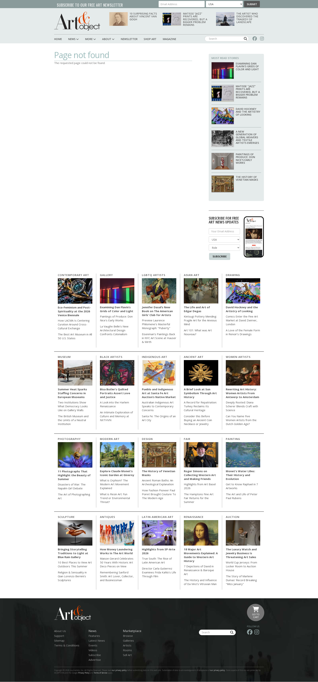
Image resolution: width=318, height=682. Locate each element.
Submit (252, 4)
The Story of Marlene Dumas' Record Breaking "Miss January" (241, 580)
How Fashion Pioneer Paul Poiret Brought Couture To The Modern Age (159, 494)
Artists (127, 645)
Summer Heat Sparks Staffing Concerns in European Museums (72, 393)
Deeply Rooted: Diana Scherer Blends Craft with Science (242, 406)
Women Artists (238, 357)
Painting (233, 439)
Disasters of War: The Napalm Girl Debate (72, 486)
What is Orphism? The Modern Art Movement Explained (114, 484)
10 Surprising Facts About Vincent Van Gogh (143, 16)
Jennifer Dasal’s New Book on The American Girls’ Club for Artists (157, 311)
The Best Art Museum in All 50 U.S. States (75, 336)
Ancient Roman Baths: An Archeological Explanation (158, 482)
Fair (187, 439)
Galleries (128, 640)
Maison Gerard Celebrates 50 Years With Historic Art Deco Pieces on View (116, 562)
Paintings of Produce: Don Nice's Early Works (245, 158)
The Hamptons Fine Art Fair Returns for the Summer (198, 498)
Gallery (106, 275)
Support (59, 636)
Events (93, 645)
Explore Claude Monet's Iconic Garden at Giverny (117, 473)
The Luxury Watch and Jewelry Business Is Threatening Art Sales (241, 553)
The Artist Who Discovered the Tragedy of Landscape (247, 18)
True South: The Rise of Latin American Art (157, 560)
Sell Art (127, 655)
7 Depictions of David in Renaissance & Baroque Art (199, 570)
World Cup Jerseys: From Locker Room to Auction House (241, 566)
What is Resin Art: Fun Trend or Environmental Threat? (115, 498)
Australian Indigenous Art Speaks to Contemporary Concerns (158, 406)
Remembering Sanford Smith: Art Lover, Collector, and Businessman (117, 576)
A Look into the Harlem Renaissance (114, 404)
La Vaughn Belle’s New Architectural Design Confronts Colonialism (114, 330)
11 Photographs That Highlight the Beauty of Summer (74, 475)
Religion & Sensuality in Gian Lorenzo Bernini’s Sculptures (72, 576)
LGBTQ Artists (153, 275)
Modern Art (110, 439)
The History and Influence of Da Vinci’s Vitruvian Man (200, 582)
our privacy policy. (218, 670)
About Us (60, 631)
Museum (64, 357)
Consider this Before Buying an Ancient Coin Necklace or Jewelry (198, 420)
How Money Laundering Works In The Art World (116, 551)
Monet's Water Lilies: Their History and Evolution (240, 475)
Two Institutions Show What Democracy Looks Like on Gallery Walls (73, 406)
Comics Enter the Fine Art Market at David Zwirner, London (242, 320)
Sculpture (66, 517)
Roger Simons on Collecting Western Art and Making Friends (200, 475)
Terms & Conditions (66, 645)
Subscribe (220, 256)
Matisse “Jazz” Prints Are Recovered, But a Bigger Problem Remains (195, 19)
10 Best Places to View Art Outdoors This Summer (75, 564)
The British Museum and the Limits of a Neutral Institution (73, 420)
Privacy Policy (83, 672)
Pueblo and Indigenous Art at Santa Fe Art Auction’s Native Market (159, 393)
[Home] (77, 21)
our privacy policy (119, 670)
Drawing (233, 275)
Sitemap (59, 640)
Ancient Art (194, 357)
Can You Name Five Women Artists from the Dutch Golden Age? (241, 420)
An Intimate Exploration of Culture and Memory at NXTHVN (116, 416)
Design (147, 439)
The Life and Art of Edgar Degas (197, 309)
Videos (93, 650)
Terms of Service (100, 672)
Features (94, 636)
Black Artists (111, 357)
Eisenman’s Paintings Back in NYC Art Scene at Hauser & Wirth (159, 338)
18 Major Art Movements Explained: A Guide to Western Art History (201, 555)
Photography (69, 439)
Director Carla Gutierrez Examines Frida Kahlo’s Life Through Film (159, 572)
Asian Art (191, 275)
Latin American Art (158, 517)
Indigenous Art (154, 357)
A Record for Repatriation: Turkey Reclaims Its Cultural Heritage (200, 406)
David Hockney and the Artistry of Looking (248, 111)
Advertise (95, 660)
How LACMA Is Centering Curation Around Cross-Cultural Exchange (74, 324)
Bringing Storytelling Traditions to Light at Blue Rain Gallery (73, 553)
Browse (128, 636)
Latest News (97, 640)
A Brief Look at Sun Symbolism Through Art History (200, 393)
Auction (232, 517)
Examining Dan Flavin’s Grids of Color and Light (247, 66)
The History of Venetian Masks (247, 178)
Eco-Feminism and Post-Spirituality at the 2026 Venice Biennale (74, 311)
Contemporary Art (73, 275)
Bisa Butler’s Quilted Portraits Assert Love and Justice (115, 393)
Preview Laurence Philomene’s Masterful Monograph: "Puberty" (156, 324)
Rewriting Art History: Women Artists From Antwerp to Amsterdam (242, 393)
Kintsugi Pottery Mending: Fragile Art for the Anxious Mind (200, 320)
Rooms (127, 650)
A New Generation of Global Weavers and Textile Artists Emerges (247, 137)
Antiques (107, 517)
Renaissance (194, 517)
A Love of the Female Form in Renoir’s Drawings (243, 332)
